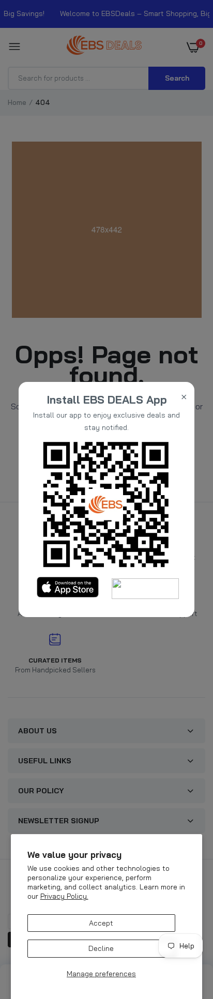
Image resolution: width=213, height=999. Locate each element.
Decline (101, 948)
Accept (101, 923)
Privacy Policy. (64, 896)
